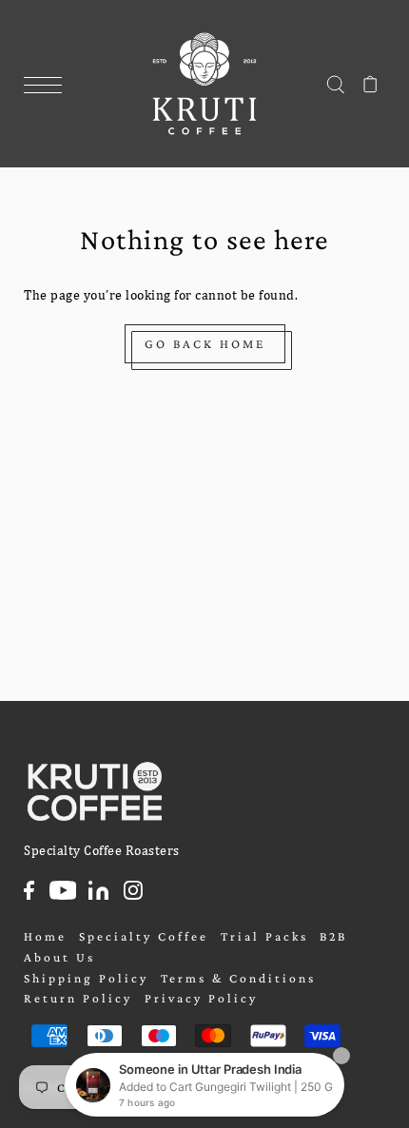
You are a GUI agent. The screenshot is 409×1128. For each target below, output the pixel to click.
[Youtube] (63, 890)
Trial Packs (264, 936)
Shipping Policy (86, 978)
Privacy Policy (201, 998)
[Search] (335, 83)
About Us (59, 957)
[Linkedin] (98, 890)
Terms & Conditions (238, 978)
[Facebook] (29, 890)
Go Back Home (205, 344)
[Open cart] (370, 83)
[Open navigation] (47, 85)
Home (45, 936)
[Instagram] (133, 890)
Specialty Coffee (143, 936)
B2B (333, 936)
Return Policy (78, 998)
